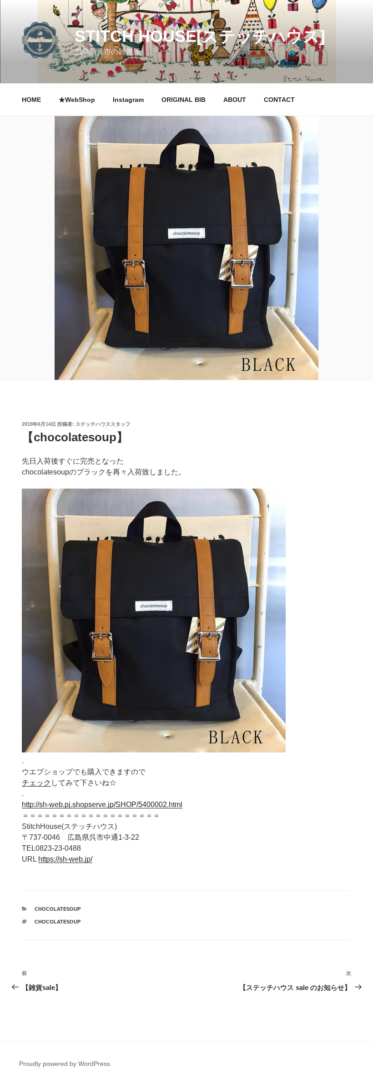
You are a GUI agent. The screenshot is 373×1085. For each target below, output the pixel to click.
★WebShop (77, 99)
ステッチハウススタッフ (103, 424)
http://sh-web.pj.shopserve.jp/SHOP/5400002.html (102, 804)
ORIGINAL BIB (183, 99)
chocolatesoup (58, 909)
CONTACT (279, 99)
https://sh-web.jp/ (65, 859)
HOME (31, 99)
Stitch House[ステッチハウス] (200, 36)
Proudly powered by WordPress (64, 1063)
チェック (36, 783)
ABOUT (234, 99)
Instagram (128, 99)
